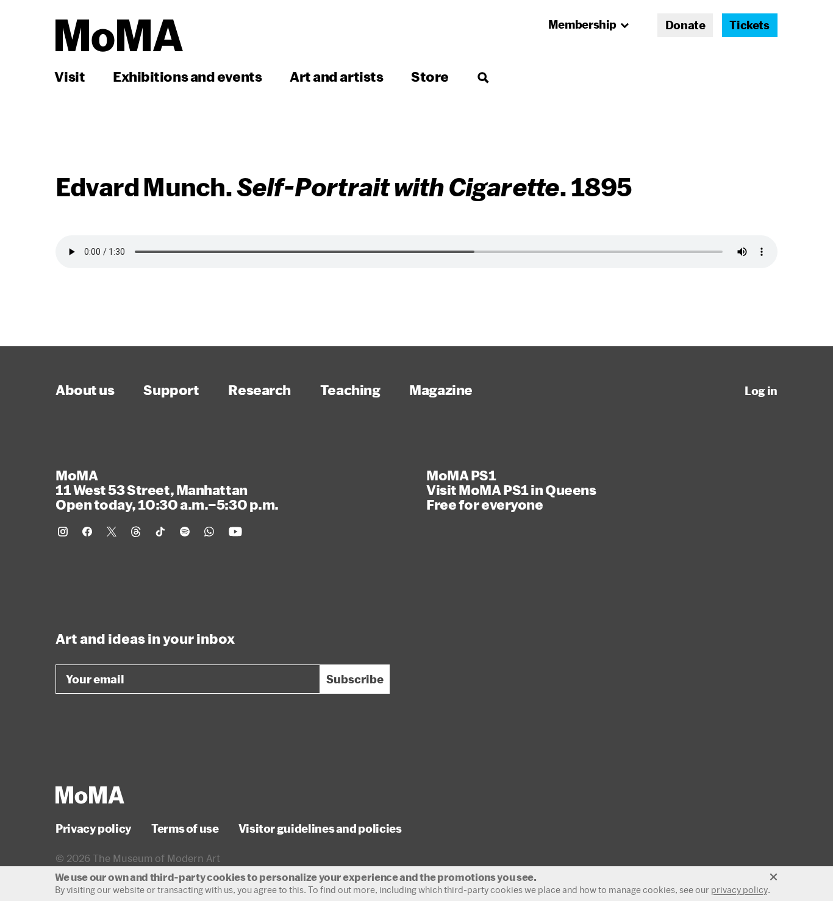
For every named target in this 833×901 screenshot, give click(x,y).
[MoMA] (90, 795)
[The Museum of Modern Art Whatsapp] (209, 531)
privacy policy (739, 890)
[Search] (483, 76)
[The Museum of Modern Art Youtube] (235, 531)
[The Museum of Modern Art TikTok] (160, 531)
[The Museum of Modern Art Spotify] (185, 531)
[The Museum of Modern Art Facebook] (87, 531)
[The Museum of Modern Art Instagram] (63, 531)
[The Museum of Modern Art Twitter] (111, 531)
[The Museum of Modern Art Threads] (136, 531)
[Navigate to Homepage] (119, 36)
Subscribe (355, 679)
